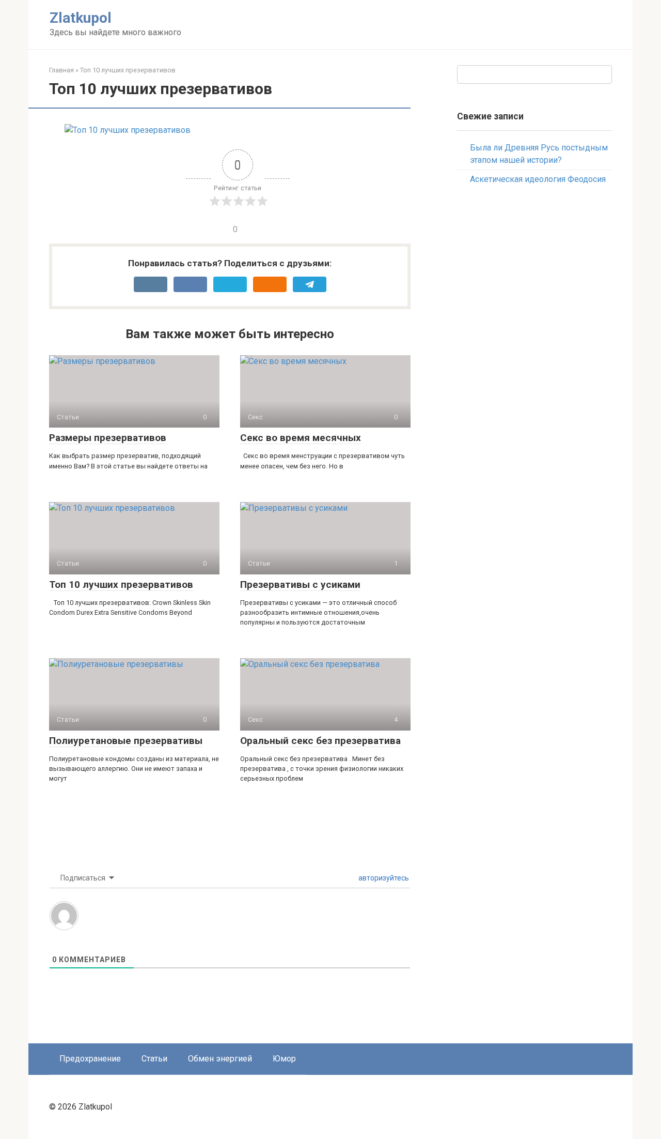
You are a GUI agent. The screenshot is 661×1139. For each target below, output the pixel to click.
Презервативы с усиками (300, 584)
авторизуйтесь (383, 878)
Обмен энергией (220, 1059)
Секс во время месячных (300, 438)
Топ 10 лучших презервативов (121, 584)
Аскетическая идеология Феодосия (538, 179)
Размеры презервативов (107, 438)
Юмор (284, 1059)
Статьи (154, 1059)
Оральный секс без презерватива (320, 741)
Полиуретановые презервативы (125, 741)
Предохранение (90, 1059)
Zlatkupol (81, 17)
